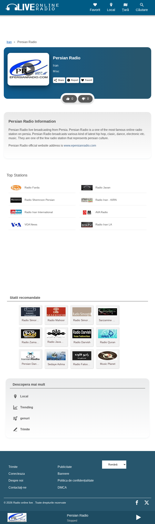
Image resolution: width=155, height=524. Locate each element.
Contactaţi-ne (17, 487)
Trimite (13, 466)
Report (74, 80)
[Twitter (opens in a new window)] (146, 502)
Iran (9, 42)
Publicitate (65, 466)
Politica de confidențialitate (76, 480)
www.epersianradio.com (80, 145)
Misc (56, 71)
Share (61, 80)
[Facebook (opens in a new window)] (136, 502)
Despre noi (16, 480)
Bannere (63, 473)
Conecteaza (17, 473)
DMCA (62, 487)
